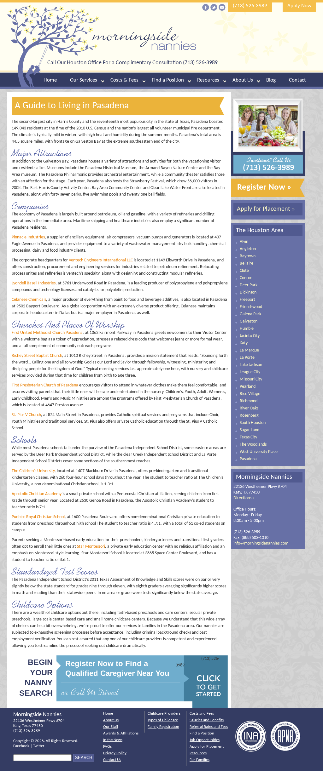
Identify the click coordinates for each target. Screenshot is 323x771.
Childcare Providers (164, 713)
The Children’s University (33, 471)
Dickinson (248, 292)
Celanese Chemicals (29, 299)
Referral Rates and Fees (209, 727)
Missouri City (251, 379)
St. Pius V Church (26, 415)
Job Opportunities (205, 740)
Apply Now (299, 6)
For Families (199, 760)
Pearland (247, 386)
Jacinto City (250, 336)
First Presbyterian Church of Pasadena (45, 385)
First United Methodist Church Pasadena (47, 332)
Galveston (248, 321)
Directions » (244, 498)
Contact (297, 80)
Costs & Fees (124, 80)
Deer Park (248, 285)
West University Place (259, 451)
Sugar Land (249, 430)
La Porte (247, 357)
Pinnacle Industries (28, 237)
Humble (247, 328)
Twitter (38, 746)
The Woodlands (253, 444)
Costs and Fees (202, 713)
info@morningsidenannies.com (260, 543)
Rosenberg (249, 415)
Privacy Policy (114, 753)
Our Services (83, 80)
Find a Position (168, 80)
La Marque (249, 350)
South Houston (253, 422)
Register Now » (264, 187)
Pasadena (248, 459)
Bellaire (246, 263)
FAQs (107, 747)
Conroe (246, 278)
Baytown (247, 256)
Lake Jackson (251, 365)
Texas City (248, 437)
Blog (271, 80)
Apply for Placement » (266, 209)
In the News (112, 740)
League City (250, 372)
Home (50, 80)
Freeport (247, 299)
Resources (208, 80)
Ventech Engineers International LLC (101, 260)
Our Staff (110, 727)
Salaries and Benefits (207, 720)
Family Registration (163, 727)
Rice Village (250, 393)
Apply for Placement (207, 747)
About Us (242, 80)
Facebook (21, 746)
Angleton (248, 249)
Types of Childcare (163, 720)
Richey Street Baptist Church (37, 355)
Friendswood (251, 307)
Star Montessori (91, 546)
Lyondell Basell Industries (34, 283)
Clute (244, 270)
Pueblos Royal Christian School (38, 517)
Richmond (248, 401)
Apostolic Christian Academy (37, 494)
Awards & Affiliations (120, 733)
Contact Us (112, 760)
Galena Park (250, 314)
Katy (244, 343)
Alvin (244, 241)
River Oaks (249, 408)
